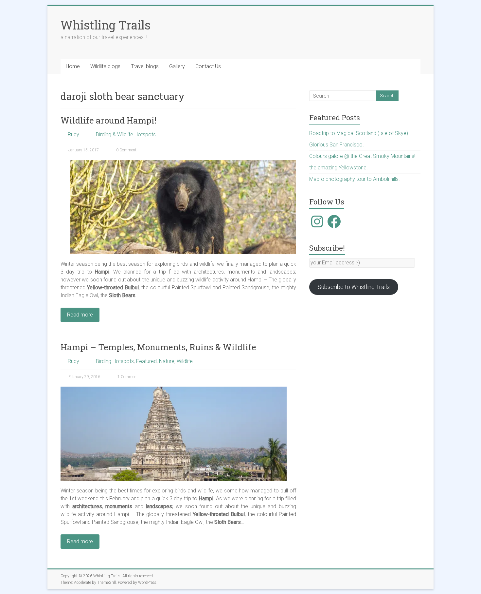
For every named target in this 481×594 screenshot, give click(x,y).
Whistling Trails (106, 25)
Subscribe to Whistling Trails (354, 286)
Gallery (177, 66)
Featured (146, 361)
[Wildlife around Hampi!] (183, 163)
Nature (166, 361)
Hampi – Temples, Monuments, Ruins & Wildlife (158, 347)
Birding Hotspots (115, 361)
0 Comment (125, 150)
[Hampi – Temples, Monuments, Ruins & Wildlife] (174, 390)
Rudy (73, 134)
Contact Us (208, 66)
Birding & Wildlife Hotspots (126, 134)
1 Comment (127, 376)
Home (73, 66)
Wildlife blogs (105, 66)
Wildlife (185, 361)
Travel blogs (145, 66)
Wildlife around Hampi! (108, 120)
